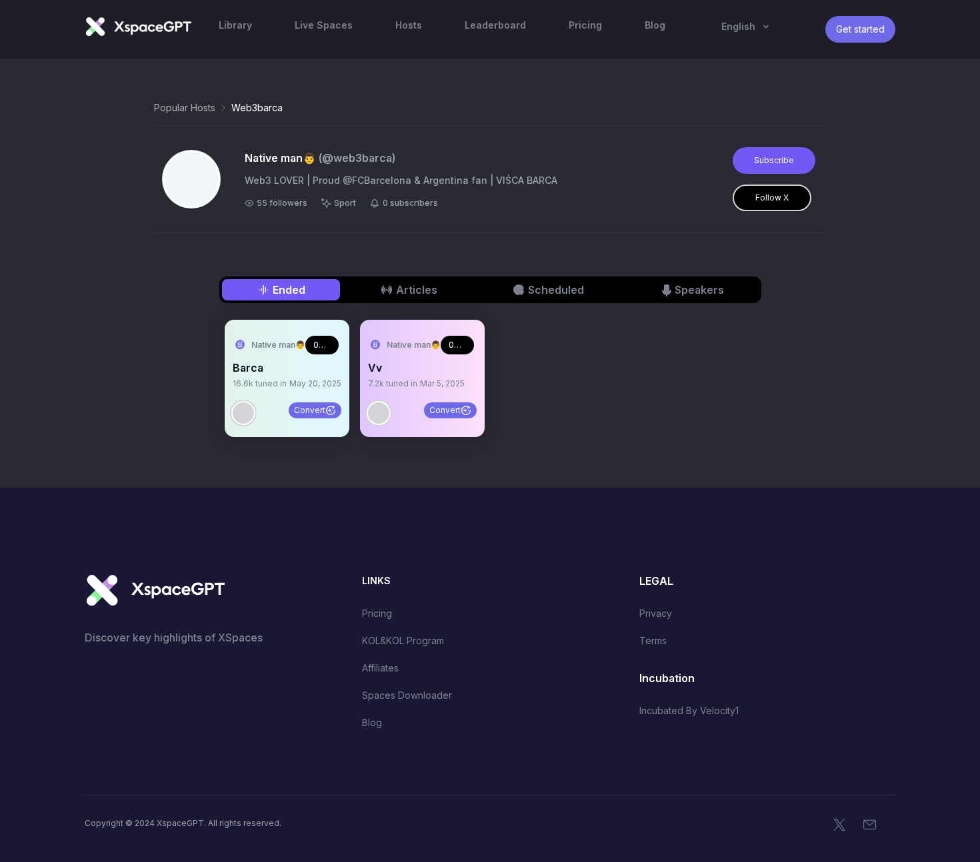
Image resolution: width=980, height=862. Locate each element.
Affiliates (380, 667)
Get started (860, 29)
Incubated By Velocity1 (689, 710)
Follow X (772, 198)
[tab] (281, 289)
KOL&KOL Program (403, 640)
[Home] (138, 26)
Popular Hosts (184, 107)
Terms (653, 640)
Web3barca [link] (257, 107)
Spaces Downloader (407, 695)
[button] (287, 378)
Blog (372, 722)
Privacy (655, 613)
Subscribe (774, 160)
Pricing (377, 613)
